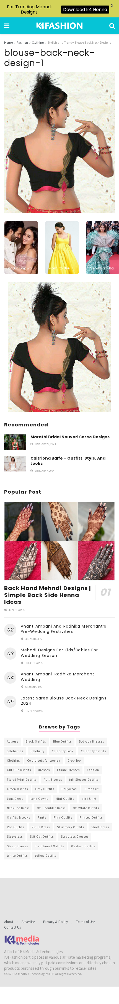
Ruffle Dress (41, 827)
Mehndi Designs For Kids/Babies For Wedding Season (59, 652)
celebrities (15, 751)
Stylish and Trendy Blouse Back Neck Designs (79, 42)
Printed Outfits (91, 817)
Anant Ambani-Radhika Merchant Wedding (57, 676)
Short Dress (100, 827)
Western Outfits (83, 846)
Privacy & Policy (55, 921)
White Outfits (17, 856)
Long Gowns (39, 799)
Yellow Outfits (45, 856)
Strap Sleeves (17, 846)
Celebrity (37, 751)
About (8, 921)
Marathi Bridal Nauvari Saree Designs (70, 437)
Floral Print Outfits (22, 780)
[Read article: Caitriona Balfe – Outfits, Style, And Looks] (15, 463)
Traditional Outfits (49, 846)
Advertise (28, 921)
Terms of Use (85, 921)
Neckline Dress (18, 808)
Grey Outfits (44, 789)
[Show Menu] (6, 25)
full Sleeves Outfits (84, 780)
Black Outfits (35, 741)
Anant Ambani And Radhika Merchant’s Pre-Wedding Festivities (64, 629)
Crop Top (74, 760)
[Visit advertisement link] (59, 347)
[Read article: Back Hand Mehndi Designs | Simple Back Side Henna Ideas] (59, 541)
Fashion (22, 42)
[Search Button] (112, 25)
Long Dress (15, 799)
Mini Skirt (89, 799)
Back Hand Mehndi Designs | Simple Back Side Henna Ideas (47, 595)
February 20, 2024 (44, 444)
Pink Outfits (62, 817)
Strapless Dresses (75, 836)
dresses (44, 770)
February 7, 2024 (44, 471)
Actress (12, 741)
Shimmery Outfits (70, 827)
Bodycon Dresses (91, 741)
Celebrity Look (63, 751)
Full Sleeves (53, 780)
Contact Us (12, 927)
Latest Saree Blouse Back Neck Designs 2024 (64, 700)
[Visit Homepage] (59, 25)
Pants (41, 817)
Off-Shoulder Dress (51, 808)
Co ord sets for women (43, 760)
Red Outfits (15, 827)
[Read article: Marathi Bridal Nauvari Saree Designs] (15, 442)
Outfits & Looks (18, 817)
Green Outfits (17, 789)
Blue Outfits (62, 741)
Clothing (38, 42)
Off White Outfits (86, 808)
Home (8, 42)
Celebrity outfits (93, 751)
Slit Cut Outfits (42, 836)
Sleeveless (15, 836)
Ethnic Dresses (68, 770)
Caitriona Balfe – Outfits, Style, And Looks (67, 460)
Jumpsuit (91, 789)
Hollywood (69, 789)
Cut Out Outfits (19, 770)
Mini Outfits (65, 799)
